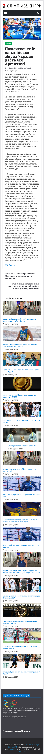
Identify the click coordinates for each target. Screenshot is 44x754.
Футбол (8, 44)
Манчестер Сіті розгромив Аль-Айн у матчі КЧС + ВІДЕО (21, 371)
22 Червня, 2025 (16, 449)
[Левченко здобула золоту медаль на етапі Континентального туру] (22, 333)
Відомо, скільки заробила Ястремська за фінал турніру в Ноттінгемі (19, 320)
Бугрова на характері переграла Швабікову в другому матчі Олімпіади (20, 276)
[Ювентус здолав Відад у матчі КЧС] (22, 435)
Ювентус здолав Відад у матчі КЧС (22, 446)
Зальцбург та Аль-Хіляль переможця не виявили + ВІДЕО (19, 396)
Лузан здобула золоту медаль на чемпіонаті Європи (21, 546)
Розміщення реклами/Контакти (16, 731)
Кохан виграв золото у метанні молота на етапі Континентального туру (20, 521)
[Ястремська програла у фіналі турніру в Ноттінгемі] (22, 458)
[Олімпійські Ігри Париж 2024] (5, 13)
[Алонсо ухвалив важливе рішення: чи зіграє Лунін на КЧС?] (22, 585)
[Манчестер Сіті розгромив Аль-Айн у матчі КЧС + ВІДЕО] (22, 359)
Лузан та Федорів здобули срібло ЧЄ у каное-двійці (21, 496)
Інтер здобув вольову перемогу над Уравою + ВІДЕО (21, 673)
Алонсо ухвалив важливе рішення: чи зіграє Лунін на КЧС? (21, 597)
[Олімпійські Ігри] (10, 701)
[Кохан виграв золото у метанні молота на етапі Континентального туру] (22, 509)
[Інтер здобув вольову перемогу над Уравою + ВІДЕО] (22, 661)
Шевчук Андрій (25, 68)
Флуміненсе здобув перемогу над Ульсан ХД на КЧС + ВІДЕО (21, 648)
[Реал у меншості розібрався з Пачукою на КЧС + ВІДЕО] (22, 409)
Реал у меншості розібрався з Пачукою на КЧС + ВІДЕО (22, 421)
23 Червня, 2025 (11, 324)
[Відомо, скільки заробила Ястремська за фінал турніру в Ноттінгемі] (22, 308)
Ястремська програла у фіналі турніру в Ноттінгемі (19, 470)
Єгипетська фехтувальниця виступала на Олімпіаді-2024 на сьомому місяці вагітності (23, 286)
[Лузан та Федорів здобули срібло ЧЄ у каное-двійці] (22, 483)
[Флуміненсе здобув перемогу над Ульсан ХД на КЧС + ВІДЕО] (22, 635)
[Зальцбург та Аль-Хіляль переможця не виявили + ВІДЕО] (22, 384)
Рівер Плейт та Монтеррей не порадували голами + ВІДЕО (20, 622)
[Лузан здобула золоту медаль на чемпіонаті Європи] (22, 534)
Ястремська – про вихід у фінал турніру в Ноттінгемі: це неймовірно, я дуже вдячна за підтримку (21, 572)
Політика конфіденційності (14, 717)
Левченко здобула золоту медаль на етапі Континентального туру (20, 345)
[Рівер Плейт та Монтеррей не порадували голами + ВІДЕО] (22, 610)
